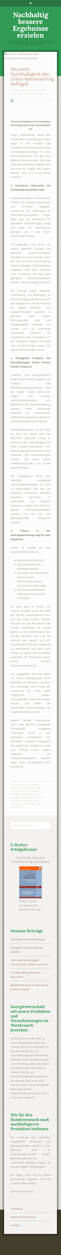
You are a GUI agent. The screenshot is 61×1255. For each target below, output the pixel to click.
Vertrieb (16, 807)
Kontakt (15, 1225)
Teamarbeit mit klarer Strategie (28, 939)
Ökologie (16, 804)
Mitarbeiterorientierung (26, 797)
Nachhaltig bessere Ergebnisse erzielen (30, 25)
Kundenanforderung (24, 794)
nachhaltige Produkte (24, 800)
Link (13, 1191)
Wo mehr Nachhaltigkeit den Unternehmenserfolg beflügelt (32, 76)
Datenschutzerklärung (23, 1217)
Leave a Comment (34, 93)
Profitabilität (31, 804)
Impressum (17, 1208)
